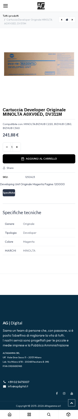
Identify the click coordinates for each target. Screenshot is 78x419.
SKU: (5, 177)
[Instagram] (64, 393)
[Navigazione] (5, 6)
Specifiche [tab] (9, 192)
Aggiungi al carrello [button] (41, 158)
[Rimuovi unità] (7, 147)
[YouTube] (72, 393)
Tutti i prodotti (11, 15)
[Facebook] (57, 393)
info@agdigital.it (18, 386)
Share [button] (10, 168)
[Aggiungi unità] (17, 147)
